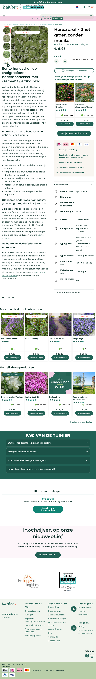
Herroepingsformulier (35, 625)
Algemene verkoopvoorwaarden (35, 620)
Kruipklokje (78, 338)
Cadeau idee (54, 641)
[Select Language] (78, 7)
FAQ (27, 607)
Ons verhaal (53, 607)
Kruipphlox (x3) (32, 397)
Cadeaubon (54, 397)
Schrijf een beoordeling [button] (48, 509)
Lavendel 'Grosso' (9, 338)
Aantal (57, 56)
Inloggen (29, 615)
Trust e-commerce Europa (57, 623)
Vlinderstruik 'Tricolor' (61, 105)
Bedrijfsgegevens (33, 635)
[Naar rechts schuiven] (8, 65)
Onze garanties (55, 611)
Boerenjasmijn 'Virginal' (12, 397)
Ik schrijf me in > (48, 554)
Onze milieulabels (56, 615)
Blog (50, 633)
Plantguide (53, 637)
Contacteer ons (32, 611)
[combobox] (67, 16)
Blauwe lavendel (56, 338)
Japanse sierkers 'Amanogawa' (80, 398)
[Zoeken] (91, 16)
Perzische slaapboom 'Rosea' (84, 105)
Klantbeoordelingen (57, 618)
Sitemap (6, 617)
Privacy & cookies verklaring (33, 630)
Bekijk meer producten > (74, 133)
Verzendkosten (55, 629)
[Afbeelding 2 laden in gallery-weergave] (7, 30)
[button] (2, 16)
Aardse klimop (31, 338)
